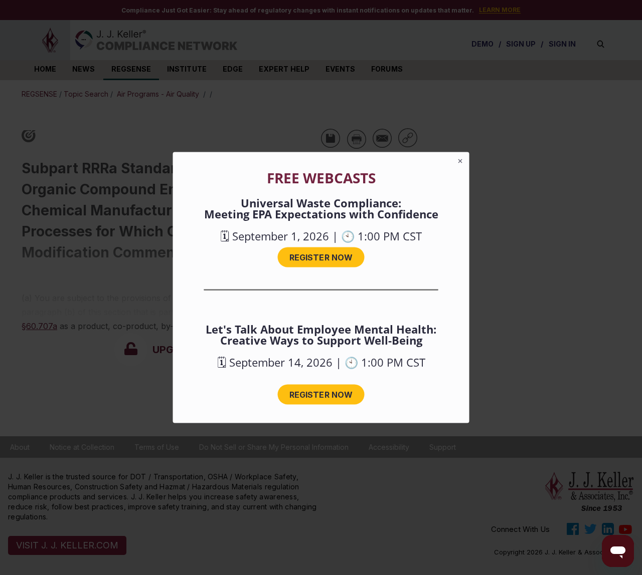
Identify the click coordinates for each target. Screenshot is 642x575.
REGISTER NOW (321, 257)
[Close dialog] (460, 161)
